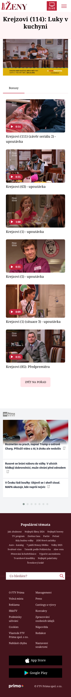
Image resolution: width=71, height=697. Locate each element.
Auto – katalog (16, 544)
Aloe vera (59, 549)
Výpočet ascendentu (49, 553)
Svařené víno (14, 549)
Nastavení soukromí (42, 645)
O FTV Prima (16, 592)
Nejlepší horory (55, 531)
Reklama (14, 604)
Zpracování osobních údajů (45, 619)
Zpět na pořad (35, 382)
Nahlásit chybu (18, 643)
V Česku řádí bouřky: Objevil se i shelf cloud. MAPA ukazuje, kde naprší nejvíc (32, 484)
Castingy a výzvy (46, 604)
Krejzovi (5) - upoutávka (25, 276)
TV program (18, 536)
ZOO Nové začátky (46, 540)
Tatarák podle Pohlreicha (37, 549)
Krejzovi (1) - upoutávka (25, 231)
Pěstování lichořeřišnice (23, 553)
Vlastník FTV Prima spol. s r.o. (18, 635)
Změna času (34, 536)
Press (39, 598)
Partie (46, 536)
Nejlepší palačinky (47, 558)
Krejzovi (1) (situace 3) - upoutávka (33, 321)
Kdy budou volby (24, 540)
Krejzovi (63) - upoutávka (26, 186)
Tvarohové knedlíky (24, 558)
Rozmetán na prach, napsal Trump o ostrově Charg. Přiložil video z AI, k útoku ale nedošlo (33, 446)
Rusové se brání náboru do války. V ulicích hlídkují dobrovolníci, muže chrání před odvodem (35, 465)
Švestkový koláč (35, 562)
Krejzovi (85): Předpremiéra (28, 366)
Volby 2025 (56, 544)
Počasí (55, 536)
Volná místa (16, 598)
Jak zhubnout (15, 531)
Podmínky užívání (15, 619)
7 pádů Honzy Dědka (37, 544)
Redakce (41, 633)
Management (44, 592)
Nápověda (42, 627)
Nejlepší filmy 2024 (34, 531)
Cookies (14, 627)
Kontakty (41, 611)
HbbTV (13, 611)
